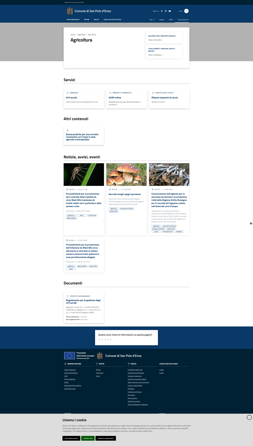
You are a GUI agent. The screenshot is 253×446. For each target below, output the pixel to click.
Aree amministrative (71, 373)
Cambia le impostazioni (106, 438)
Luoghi (161, 369)
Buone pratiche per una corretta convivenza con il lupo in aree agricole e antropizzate (82, 137)
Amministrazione (74, 364)
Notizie (98, 369)
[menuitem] (73, 20)
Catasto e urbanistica (135, 376)
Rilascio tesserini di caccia (165, 97)
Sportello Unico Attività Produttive (162, 36)
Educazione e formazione (136, 373)
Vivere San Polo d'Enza (168, 364)
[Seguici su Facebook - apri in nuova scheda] (161, 11)
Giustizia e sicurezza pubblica (137, 379)
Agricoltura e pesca (134, 401)
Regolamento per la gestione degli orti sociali (83, 301)
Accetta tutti (88, 438)
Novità (101, 364)
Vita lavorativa (132, 398)
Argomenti (81, 34)
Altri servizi (131, 395)
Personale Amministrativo (72, 385)
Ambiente (131, 388)
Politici (66, 382)
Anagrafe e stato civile (135, 369)
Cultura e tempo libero (135, 385)
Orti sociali (71, 97)
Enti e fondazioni (69, 379)
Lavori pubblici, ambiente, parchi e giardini (161, 49)
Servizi (133, 364)
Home (73, 34)
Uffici (65, 376)
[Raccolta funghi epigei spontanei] (126, 174)
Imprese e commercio (135, 392)
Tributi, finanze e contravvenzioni (138, 382)
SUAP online (115, 97)
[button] (186, 11)
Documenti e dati (69, 388)
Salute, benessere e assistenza (138, 404)
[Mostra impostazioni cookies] (251, 223)
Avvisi (98, 376)
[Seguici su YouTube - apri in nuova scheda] (169, 11)
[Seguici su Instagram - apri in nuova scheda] (165, 11)
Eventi (161, 373)
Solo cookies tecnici (71, 438)
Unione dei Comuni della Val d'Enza (74, 2)
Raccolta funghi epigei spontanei (125, 194)
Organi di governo (70, 369)
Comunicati (99, 373)
